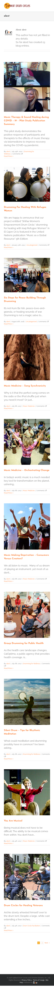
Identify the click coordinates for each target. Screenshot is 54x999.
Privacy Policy (27, 980)
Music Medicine (29, 406)
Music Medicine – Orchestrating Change (26, 470)
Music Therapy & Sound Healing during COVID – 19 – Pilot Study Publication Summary (26, 120)
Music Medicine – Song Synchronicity (25, 386)
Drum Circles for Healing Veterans (23, 905)
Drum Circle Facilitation (31, 926)
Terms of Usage (38, 980)
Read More (8, 156)
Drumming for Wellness (31, 664)
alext (8, 151)
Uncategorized (31, 245)
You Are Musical (13, 821)
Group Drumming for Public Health (24, 643)
